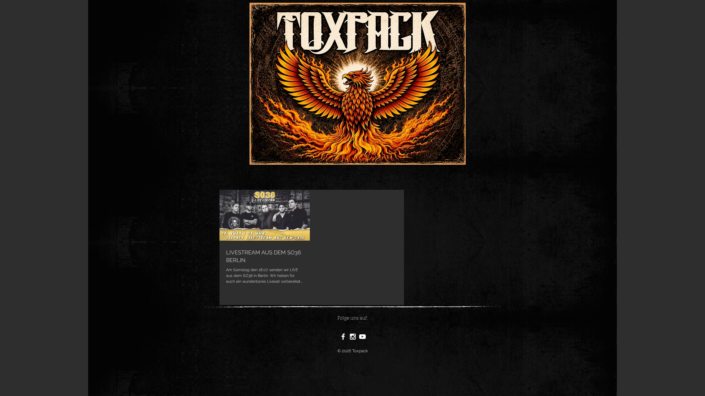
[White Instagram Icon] (353, 336)
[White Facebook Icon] (343, 336)
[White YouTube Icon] (362, 336)
